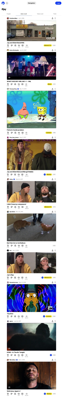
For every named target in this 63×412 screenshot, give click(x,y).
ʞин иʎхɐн (12, 211)
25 (54, 277)
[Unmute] (9, 38)
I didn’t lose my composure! (16, 204)
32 (54, 245)
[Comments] (15, 45)
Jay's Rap (10, 275)
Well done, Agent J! (13, 391)
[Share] (52, 18)
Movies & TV (47, 45)
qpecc (11, 321)
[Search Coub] (6, 3)
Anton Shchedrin (14, 50)
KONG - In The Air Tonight (16, 352)
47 (54, 174)
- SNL (29, 81)
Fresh (54, 14)
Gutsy (11, 179)
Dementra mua (14, 282)
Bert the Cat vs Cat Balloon (16, 243)
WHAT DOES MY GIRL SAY (16, 81)
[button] (8, 45)
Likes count (24, 14)
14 (54, 207)
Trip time (10, 314)
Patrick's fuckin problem (15, 130)
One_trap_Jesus (14, 137)
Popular (9, 14)
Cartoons (48, 132)
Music (49, 84)
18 (54, 393)
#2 (26, 81)
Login (58, 3)
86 (54, 355)
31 (54, 84)
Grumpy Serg (13, 89)
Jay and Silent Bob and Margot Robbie (20, 172)
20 (54, 45)
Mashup (49, 174)
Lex (10, 250)
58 (54, 132)
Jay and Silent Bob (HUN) (15, 43)
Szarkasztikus (13, 18)
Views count (40, 14)
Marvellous (13, 359)
